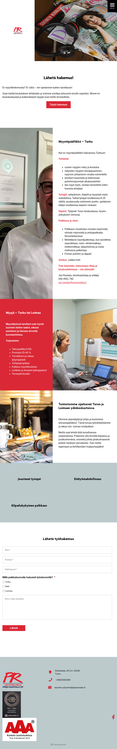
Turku (8, 582)
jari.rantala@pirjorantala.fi (72, 282)
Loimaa (8, 591)
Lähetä (14, 628)
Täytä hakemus (58, 104)
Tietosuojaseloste (59, 744)
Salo (7, 586)
